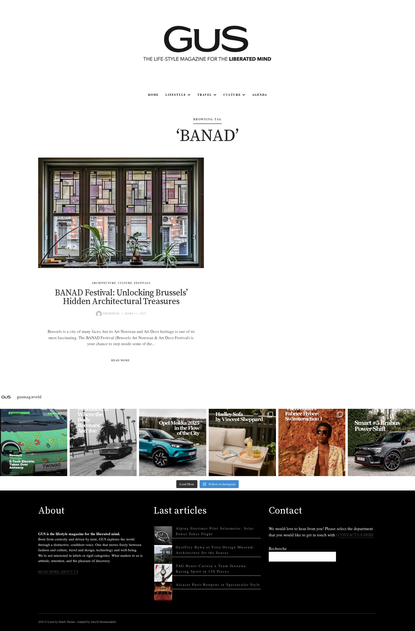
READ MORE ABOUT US (58, 571)
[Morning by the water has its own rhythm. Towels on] (312, 442)
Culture (232, 95)
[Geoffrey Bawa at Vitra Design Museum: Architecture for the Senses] (163, 554)
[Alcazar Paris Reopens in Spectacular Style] (163, 591)
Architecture (104, 283)
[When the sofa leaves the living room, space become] (242, 442)
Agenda (259, 95)
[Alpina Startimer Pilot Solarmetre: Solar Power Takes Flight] (163, 535)
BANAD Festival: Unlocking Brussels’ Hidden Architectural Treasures (121, 297)
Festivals (142, 283)
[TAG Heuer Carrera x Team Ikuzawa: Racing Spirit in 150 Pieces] (163, 573)
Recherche (278, 548)
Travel (204, 95)
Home (153, 95)
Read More (120, 360)
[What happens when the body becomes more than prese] (103, 442)
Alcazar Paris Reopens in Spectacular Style (218, 584)
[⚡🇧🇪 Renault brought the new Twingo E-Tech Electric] (33, 442)
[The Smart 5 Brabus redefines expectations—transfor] (381, 442)
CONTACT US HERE (356, 535)
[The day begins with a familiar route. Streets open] (172, 442)
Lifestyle (175, 95)
